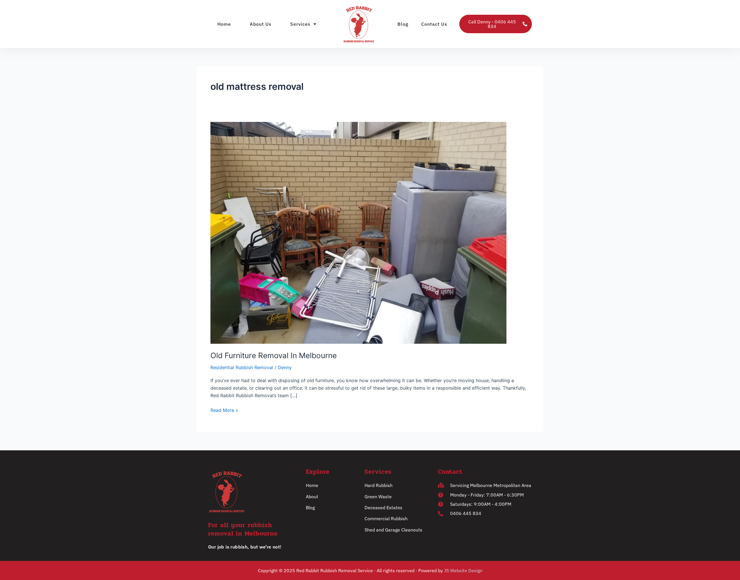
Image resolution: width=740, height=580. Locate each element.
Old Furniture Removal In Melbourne (273, 355)
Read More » (224, 409)
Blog (402, 24)
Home (224, 24)
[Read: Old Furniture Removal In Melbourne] (358, 232)
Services (300, 24)
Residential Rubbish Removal (241, 367)
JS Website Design (463, 570)
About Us (260, 24)
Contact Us (434, 24)
